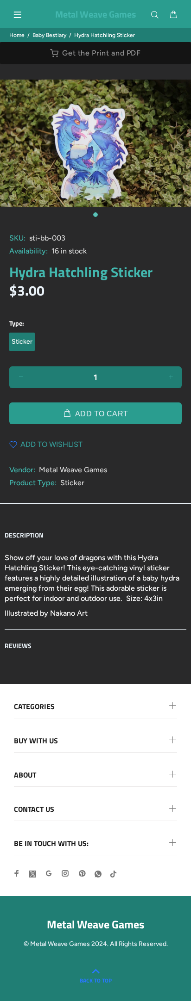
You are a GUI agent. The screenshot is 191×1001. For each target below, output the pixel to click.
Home (17, 35)
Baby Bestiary (49, 35)
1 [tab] (95, 214)
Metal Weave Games (73, 469)
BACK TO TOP (96, 980)
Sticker (22, 342)
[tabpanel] (95, 143)
